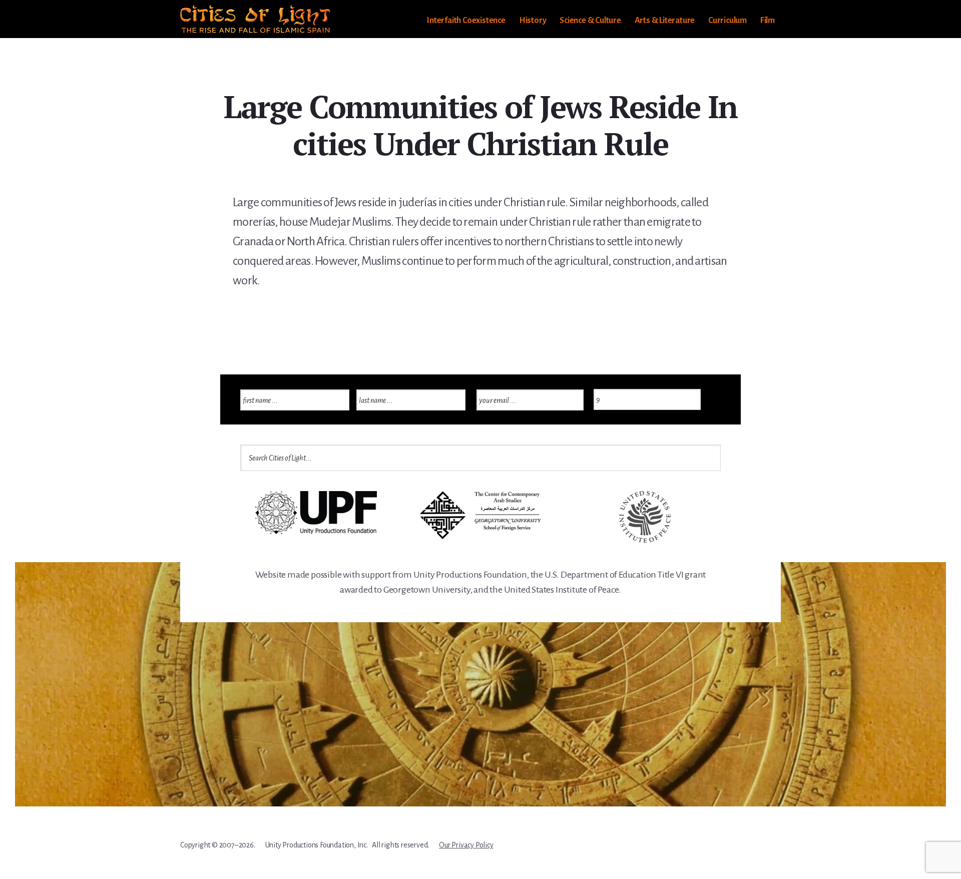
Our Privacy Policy (466, 845)
